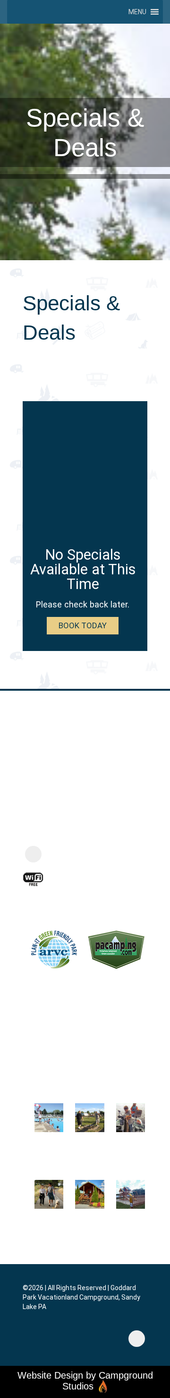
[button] (137, 12)
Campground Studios (107, 1380)
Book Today (83, 625)
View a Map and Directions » (69, 830)
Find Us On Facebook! (84, 854)
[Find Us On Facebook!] (33, 854)
